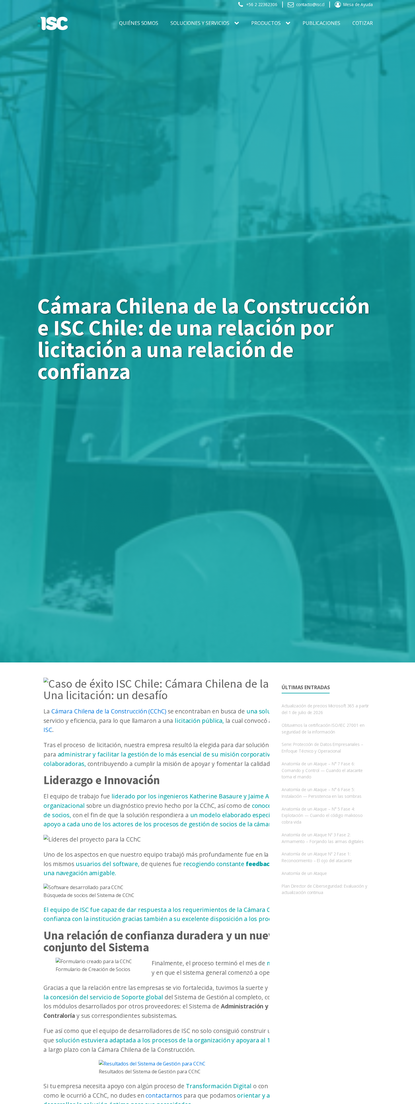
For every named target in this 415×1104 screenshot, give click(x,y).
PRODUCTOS (266, 23)
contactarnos (164, 1095)
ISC (47, 730)
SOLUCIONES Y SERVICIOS (199, 23)
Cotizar (362, 23)
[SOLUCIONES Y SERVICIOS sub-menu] (238, 23)
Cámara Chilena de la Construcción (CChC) (108, 711)
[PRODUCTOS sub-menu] (289, 23)
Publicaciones (321, 23)
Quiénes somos (138, 23)
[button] (257, 5)
